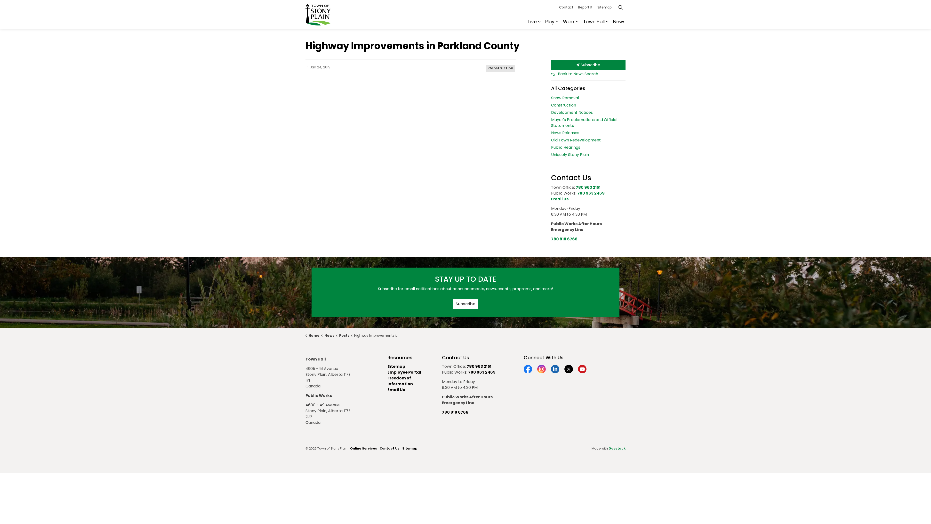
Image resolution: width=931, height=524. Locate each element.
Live (532, 21)
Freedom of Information (400, 381)
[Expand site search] (621, 7)
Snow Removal (565, 98)
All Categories (568, 88)
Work (569, 21)
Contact (566, 7)
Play (549, 21)
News (619, 21)
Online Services (363, 448)
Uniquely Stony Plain (570, 154)
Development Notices (572, 112)
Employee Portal (404, 372)
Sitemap (604, 7)
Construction (500, 68)
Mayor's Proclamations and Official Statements (584, 122)
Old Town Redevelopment (576, 140)
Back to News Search (578, 74)
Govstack (617, 448)
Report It (585, 7)
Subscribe (589, 65)
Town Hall (594, 21)
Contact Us (390, 448)
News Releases (565, 133)
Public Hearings (565, 147)
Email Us (396, 390)
